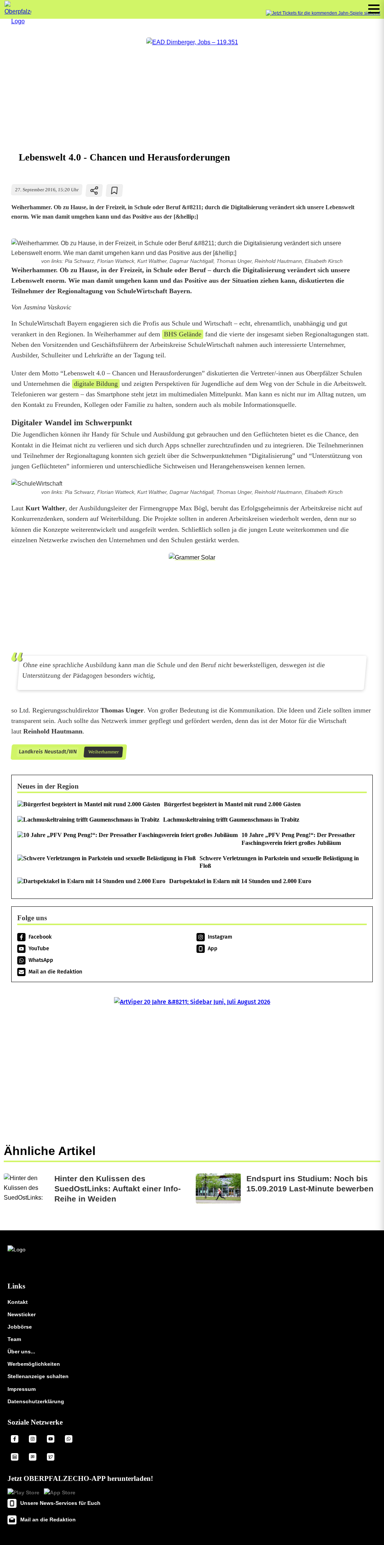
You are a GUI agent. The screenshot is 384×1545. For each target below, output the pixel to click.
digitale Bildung (96, 383)
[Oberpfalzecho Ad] (323, 13)
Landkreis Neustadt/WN (47, 751)
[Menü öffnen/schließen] (374, 9)
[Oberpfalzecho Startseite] (17, 21)
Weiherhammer (103, 751)
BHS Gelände (182, 334)
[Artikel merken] (114, 190)
